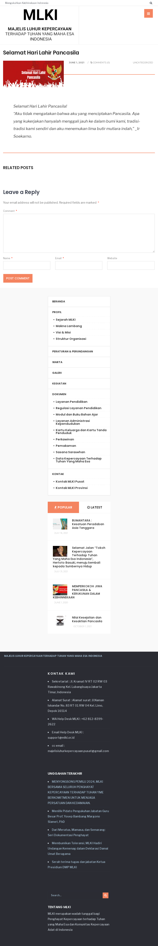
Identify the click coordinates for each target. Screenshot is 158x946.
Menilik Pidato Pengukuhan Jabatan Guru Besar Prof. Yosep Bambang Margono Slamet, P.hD (78, 816)
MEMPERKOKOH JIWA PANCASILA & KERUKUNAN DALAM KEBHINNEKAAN (77, 591)
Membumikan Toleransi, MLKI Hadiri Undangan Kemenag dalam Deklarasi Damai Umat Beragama (78, 848)
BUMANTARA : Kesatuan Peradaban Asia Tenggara (88, 524)
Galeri (57, 373)
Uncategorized (143, 62)
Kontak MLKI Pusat (70, 481)
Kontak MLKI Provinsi (72, 488)
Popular (64, 507)
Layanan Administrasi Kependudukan (73, 422)
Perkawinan (65, 439)
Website (112, 258)
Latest (96, 507)
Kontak (58, 474)
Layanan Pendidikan (71, 402)
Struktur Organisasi (71, 339)
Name (8, 258)
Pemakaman (66, 446)
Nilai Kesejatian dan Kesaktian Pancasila (87, 619)
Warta (57, 362)
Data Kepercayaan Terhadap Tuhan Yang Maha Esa (79, 459)
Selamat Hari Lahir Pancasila (41, 52)
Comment (10, 210)
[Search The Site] (152, 3)
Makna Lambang (69, 326)
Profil (57, 312)
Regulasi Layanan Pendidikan (78, 408)
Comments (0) (101, 62)
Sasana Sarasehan (70, 452)
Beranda (58, 301)
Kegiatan (59, 383)
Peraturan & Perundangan (72, 351)
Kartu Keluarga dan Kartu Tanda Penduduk (81, 431)
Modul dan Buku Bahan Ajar (77, 414)
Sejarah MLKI (66, 320)
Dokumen (59, 394)
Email (59, 258)
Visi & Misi (63, 332)
